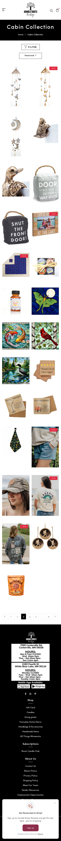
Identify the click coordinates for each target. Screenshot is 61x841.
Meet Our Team (30, 785)
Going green (30, 717)
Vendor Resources (30, 790)
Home (20, 34)
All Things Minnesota (30, 736)
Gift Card (30, 707)
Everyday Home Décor (31, 721)
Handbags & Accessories (30, 726)
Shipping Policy (30, 780)
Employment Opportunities (31, 794)
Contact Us (30, 766)
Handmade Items (30, 731)
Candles (30, 712)
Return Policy (30, 770)
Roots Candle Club (30, 751)
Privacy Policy (30, 775)
